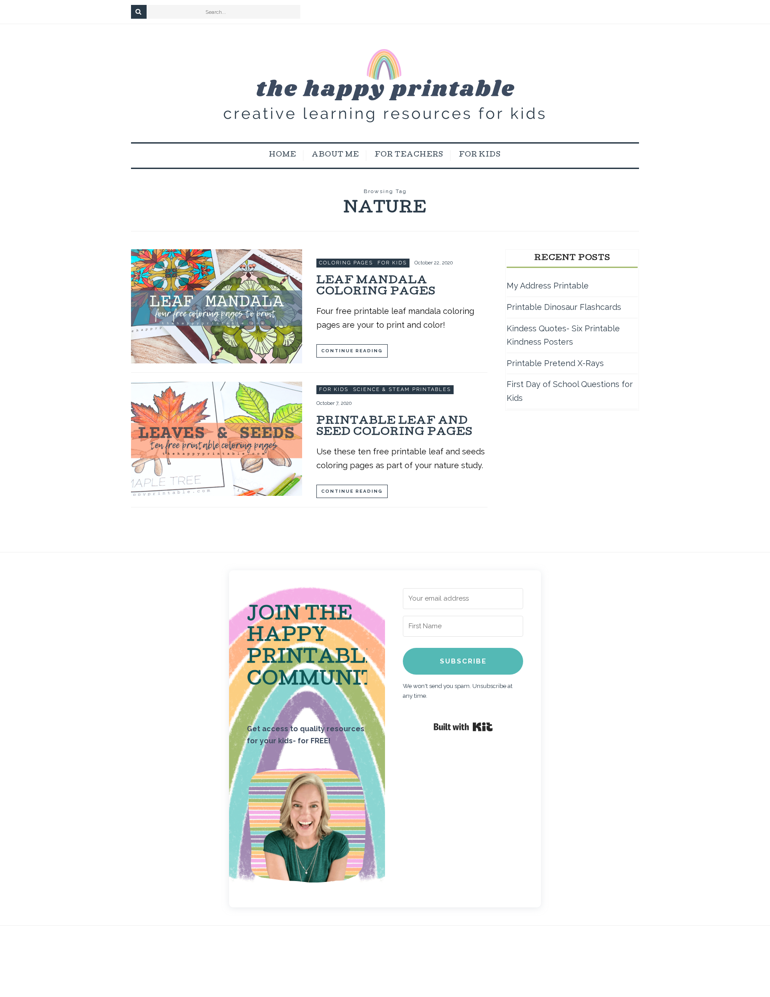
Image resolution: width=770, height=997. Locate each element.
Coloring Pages (346, 263)
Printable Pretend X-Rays (555, 363)
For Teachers (409, 155)
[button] (307, 827)
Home (282, 155)
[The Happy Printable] (385, 83)
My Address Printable (548, 285)
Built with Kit (463, 727)
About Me (335, 155)
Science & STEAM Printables (402, 389)
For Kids (480, 155)
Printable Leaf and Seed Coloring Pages (394, 427)
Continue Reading (352, 350)
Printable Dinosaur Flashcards (564, 307)
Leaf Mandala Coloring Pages (375, 286)
